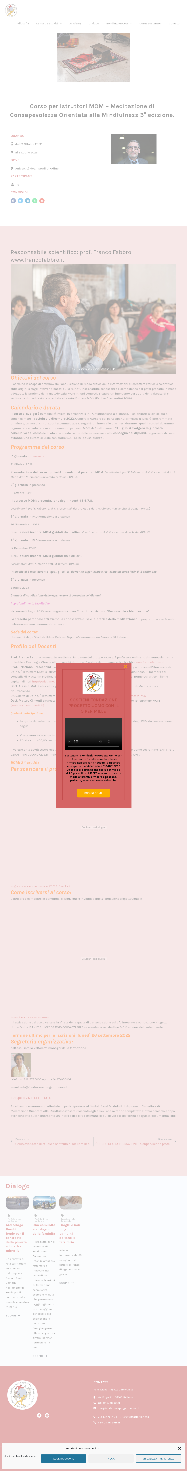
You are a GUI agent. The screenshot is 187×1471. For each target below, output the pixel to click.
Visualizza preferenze (158, 1458)
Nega (111, 1458)
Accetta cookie (63, 1458)
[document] (93, 735)
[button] (179, 1448)
